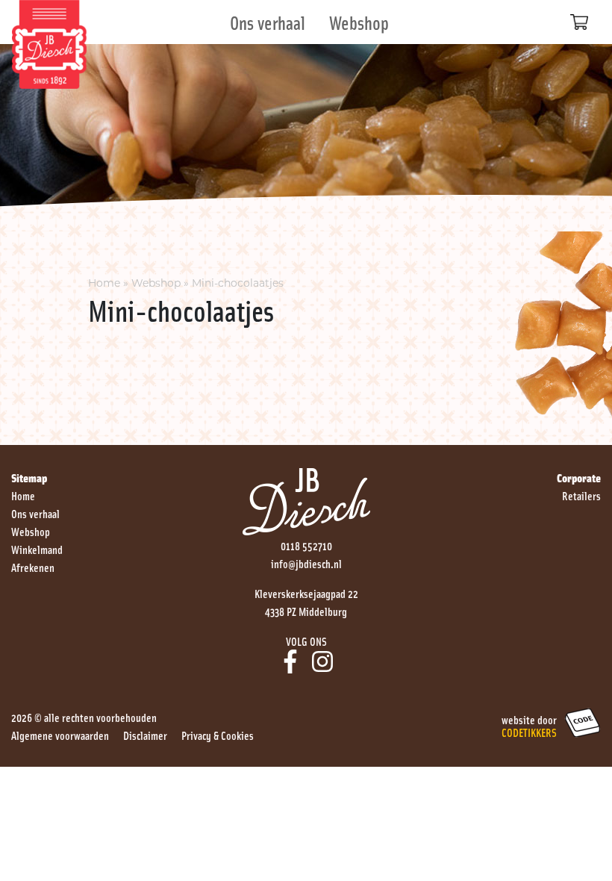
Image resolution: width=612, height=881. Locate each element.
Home (104, 283)
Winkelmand (37, 548)
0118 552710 (306, 545)
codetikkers (529, 732)
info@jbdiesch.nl (306, 562)
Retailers (581, 495)
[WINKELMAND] (579, 22)
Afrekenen (32, 566)
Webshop (359, 22)
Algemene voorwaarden (60, 734)
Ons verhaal (267, 22)
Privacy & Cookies (217, 734)
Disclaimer (145, 734)
